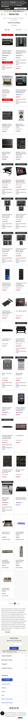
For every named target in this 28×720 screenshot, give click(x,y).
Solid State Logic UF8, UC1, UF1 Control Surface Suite (7, 250)
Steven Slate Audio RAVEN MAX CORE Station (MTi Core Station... (6, 182)
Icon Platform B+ (20, 435)
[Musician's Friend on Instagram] (17, 708)
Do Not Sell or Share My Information (9, 712)
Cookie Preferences (5, 6)
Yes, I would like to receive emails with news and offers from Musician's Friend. (14, 651)
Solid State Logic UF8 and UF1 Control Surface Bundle (21, 250)
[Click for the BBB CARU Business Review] (20, 717)
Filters (6, 29)
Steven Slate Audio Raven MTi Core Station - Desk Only (20, 340)
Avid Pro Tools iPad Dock (6, 374)
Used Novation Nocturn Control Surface (5, 590)
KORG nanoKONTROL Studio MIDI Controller (21, 498)
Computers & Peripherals (18, 18)
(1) (9, 55)
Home (5, 18)
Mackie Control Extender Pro (19, 374)
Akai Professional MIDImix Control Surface (6, 154)
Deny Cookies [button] (7, 8)
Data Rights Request (21, 712)
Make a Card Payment (7, 699)
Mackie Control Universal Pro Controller (5, 499)
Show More (7, 632)
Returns (4, 691)
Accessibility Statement (20, 715)
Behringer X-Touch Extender (20, 470)
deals (14, 11)
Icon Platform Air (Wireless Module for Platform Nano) (7, 312)
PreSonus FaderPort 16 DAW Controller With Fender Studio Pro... (7, 52)
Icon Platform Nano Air (21, 311)
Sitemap (13, 715)
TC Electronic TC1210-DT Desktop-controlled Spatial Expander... (21, 284)
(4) (22, 55)
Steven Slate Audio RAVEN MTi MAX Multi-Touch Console (21, 182)
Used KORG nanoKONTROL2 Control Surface (6, 562)
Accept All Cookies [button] (20, 8)
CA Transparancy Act (7, 715)
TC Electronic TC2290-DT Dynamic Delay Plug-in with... (7, 471)
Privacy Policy (13, 2)
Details (3, 69)
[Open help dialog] (2, 713)
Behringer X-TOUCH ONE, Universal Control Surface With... (21, 154)
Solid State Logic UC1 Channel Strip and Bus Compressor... (21, 52)
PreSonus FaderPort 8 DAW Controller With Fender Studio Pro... (21, 91)
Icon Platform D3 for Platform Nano (7, 339)
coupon (18, 11)
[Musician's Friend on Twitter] (13, 708)
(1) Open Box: (19, 66)
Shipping (4, 687)
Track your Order (6, 684)
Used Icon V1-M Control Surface (6, 533)
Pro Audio (9, 18)
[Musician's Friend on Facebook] (10, 708)
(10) (9, 412)
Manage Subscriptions (7, 702)
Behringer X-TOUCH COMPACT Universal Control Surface (7, 126)
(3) (22, 94)
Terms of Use (19, 5)
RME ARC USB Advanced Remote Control (20, 126)
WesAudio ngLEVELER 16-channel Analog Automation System (7, 437)
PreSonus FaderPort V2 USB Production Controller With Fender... (20, 409)
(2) (22, 502)
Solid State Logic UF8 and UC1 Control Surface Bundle (21, 216)
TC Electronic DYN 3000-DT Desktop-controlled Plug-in (6, 284)
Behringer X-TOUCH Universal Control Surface (6, 409)
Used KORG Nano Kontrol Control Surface (20, 534)
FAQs (3, 695)
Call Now (8, 679)
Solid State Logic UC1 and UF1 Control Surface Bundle (7, 216)
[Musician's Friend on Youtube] (15, 708)
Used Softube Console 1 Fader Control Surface (6, 91)
